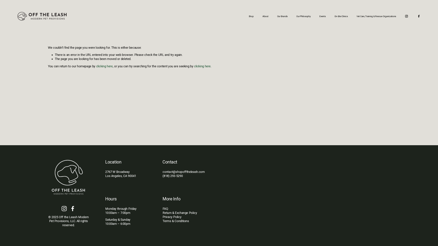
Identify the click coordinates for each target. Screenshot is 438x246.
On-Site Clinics (341, 16)
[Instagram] (406, 16)
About (265, 16)
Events (322, 16)
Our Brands (282, 16)
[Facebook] (419, 16)
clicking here (104, 66)
